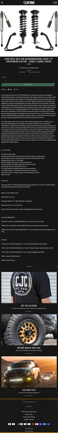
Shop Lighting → (29, 395)
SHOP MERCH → (29, 311)
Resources (29, 406)
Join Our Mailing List (29, 401)
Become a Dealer (29, 414)
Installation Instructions (29, 419)
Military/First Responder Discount (29, 411)
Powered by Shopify (29, 431)
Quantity (4, 77)
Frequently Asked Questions (29, 417)
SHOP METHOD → (29, 353)
